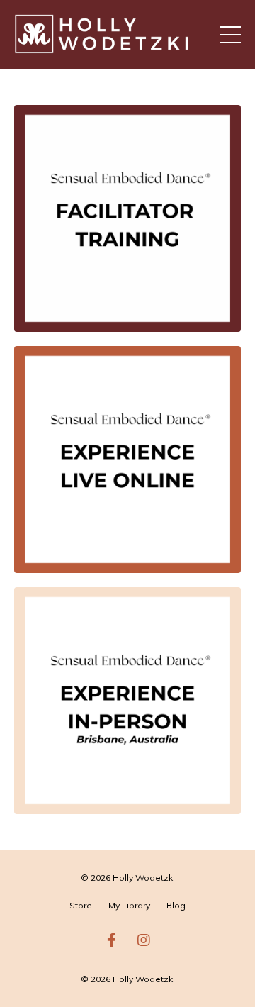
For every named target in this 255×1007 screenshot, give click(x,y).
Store (80, 905)
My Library (129, 905)
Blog (176, 905)
